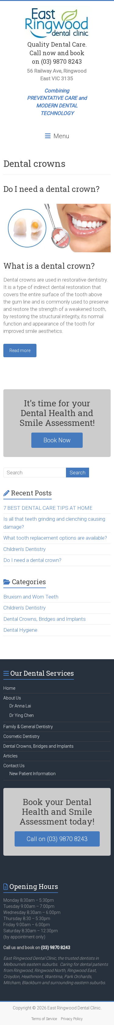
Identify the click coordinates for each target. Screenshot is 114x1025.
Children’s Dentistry (24, 549)
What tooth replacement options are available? (55, 538)
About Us (12, 698)
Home (9, 688)
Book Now (57, 440)
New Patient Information (32, 773)
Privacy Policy (72, 1019)
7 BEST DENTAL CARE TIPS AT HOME (47, 508)
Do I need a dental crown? (51, 189)
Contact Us (14, 765)
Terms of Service (44, 1019)
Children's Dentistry (24, 608)
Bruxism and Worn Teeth (30, 597)
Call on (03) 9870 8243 (57, 839)
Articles (10, 755)
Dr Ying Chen (21, 715)
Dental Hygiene (20, 630)
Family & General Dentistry (28, 726)
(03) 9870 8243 (55, 947)
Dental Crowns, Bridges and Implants (44, 619)
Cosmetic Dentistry (21, 736)
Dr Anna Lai (20, 705)
